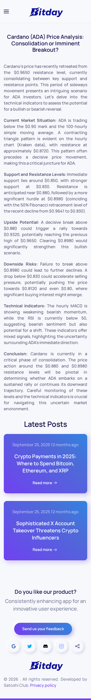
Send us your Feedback (43, 628)
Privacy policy (43, 685)
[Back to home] (45, 11)
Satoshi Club (16, 685)
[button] (6, 11)
